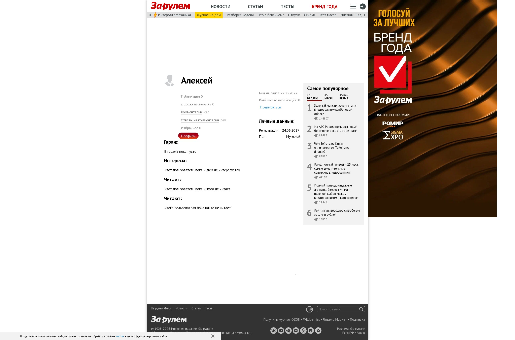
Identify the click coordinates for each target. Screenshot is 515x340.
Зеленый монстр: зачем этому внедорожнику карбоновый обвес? (335, 109)
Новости (220, 6)
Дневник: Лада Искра (357, 14)
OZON (295, 319)
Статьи (255, 6)
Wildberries (311, 319)
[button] (213, 336)
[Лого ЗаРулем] (170, 6)
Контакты (227, 333)
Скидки (309, 14)
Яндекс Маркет (335, 319)
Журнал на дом (209, 14)
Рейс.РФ (348, 333)
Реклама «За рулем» (351, 329)
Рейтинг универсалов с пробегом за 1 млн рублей (337, 212)
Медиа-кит (244, 333)
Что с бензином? (271, 14)
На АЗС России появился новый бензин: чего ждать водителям (335, 129)
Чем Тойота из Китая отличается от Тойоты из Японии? (331, 147)
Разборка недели (240, 14)
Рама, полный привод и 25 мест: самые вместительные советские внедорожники (336, 168)
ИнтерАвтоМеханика (174, 14)
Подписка (357, 319)
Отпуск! (294, 14)
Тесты (287, 6)
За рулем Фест (161, 308)
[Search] (361, 309)
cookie (120, 336)
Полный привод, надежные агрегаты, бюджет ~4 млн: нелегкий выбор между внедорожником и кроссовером (336, 191)
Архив (361, 333)
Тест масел (327, 14)
